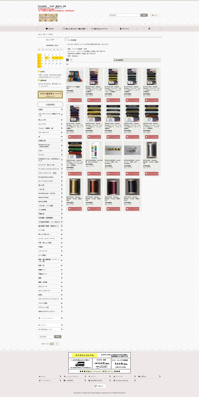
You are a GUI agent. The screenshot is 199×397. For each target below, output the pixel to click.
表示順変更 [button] (119, 60)
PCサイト (100, 386)
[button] (149, 29)
